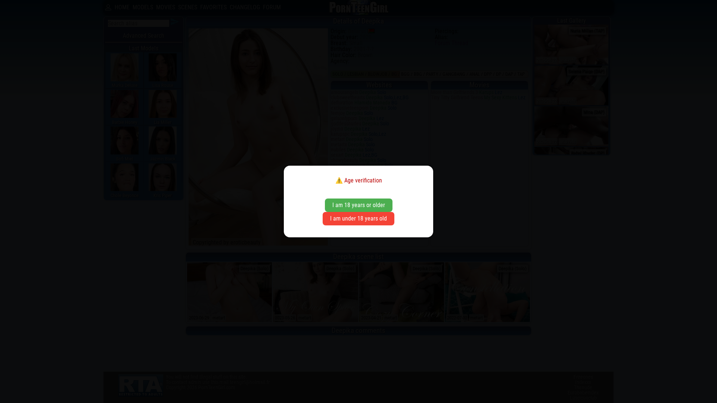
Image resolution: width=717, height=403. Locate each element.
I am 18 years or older (358, 205)
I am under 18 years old (358, 218)
